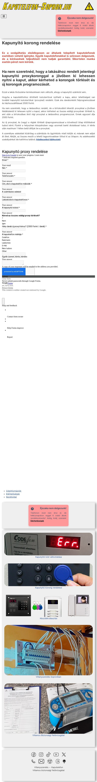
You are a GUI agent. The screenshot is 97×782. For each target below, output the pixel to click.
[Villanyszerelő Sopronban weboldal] (49, 761)
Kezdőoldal (11, 497)
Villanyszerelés (41, 767)
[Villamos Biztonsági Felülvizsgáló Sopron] (48, 708)
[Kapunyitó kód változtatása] (48, 544)
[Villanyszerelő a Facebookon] (33, 754)
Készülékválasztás (48, 618)
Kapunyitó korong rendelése (48, 587)
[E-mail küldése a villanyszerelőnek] (41, 761)
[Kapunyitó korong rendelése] (48, 574)
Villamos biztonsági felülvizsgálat (49, 770)
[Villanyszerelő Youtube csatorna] (56, 754)
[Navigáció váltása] (4, 16)
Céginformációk (13, 491)
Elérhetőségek (64, 31)
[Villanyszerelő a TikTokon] (48, 754)
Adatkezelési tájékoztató (48, 139)
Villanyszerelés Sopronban (48, 677)
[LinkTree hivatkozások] (64, 761)
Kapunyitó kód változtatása (48, 557)
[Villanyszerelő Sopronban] (48, 650)
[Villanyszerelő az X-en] (64, 754)
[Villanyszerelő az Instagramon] (41, 754)
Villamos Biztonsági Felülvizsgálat (48, 735)
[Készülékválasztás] (48, 605)
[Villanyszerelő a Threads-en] (57, 761)
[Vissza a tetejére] (92, 777)
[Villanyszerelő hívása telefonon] (33, 761)
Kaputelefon (57, 767)
